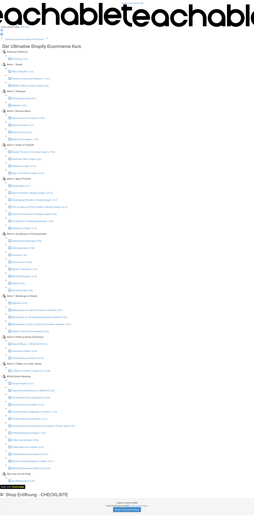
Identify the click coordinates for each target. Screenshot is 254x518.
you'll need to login (139, 505)
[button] (2, 30)
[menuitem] (2, 35)
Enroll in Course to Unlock (127, 509)
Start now (24, 26)
